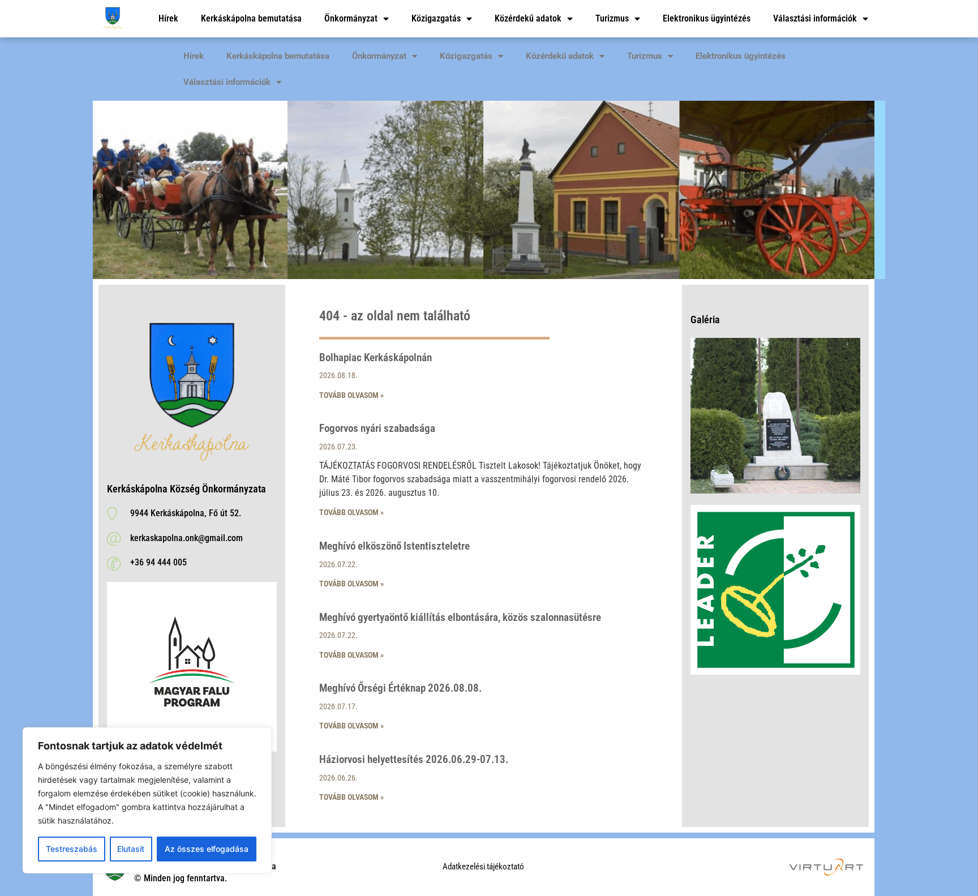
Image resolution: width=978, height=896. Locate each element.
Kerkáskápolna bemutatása (251, 18)
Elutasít (130, 849)
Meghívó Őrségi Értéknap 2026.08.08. (400, 687)
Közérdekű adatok (528, 18)
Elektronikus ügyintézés (706, 18)
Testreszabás (71, 849)
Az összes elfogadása (206, 849)
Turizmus (612, 18)
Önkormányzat (351, 18)
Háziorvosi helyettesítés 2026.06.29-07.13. (413, 759)
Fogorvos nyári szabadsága (377, 428)
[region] (147, 800)
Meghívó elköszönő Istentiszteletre (394, 545)
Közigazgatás (436, 18)
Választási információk (815, 18)
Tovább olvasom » (351, 395)
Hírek (168, 18)
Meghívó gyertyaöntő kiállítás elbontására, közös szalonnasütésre (460, 617)
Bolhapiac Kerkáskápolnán (375, 357)
